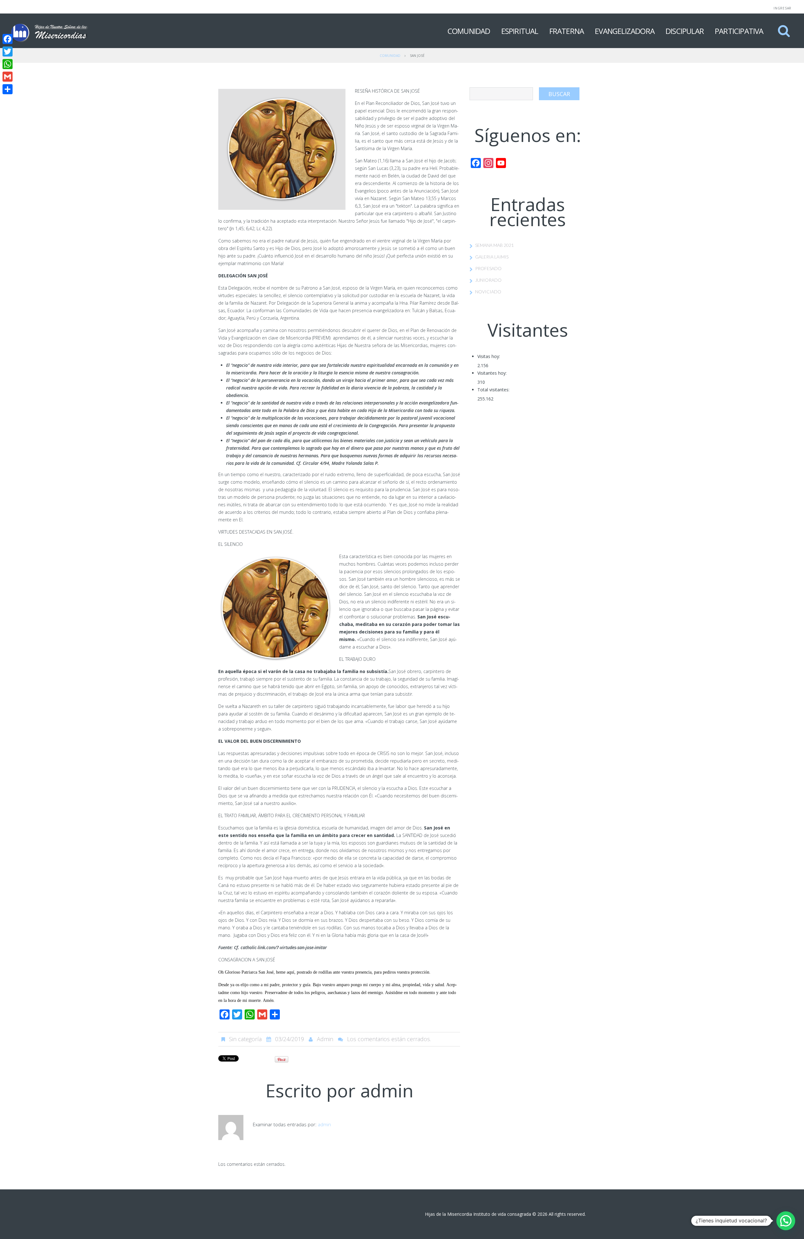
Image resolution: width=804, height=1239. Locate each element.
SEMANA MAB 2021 (494, 245)
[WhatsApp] (7, 64)
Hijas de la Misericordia (448, 1214)
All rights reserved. (567, 1214)
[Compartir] (7, 89)
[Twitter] (7, 51)
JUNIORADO (488, 280)
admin (325, 1039)
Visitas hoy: (488, 356)
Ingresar (782, 8)
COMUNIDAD (469, 31)
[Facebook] (7, 39)
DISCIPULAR (684, 31)
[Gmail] (7, 76)
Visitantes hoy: (492, 373)
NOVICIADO (488, 291)
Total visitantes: (493, 390)
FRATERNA (566, 31)
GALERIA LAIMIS (491, 256)
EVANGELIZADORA (625, 31)
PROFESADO (488, 268)
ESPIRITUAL (519, 31)
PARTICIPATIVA (739, 31)
